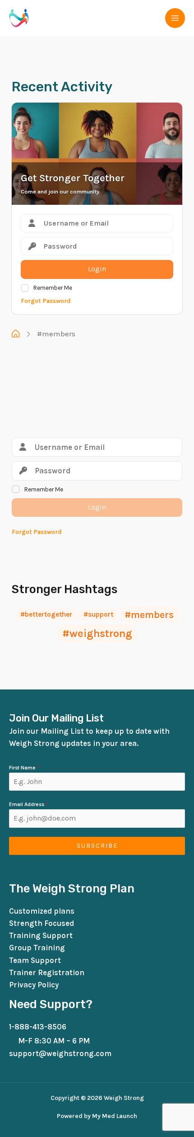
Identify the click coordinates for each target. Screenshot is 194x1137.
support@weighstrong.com (60, 1053)
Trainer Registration (46, 972)
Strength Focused (41, 923)
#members (56, 333)
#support (98, 614)
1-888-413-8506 (37, 1026)
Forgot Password (45, 300)
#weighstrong (97, 633)
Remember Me (52, 287)
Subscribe (97, 845)
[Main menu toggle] (175, 18)
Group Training (37, 947)
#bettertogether (46, 614)
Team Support (35, 960)
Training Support (41, 935)
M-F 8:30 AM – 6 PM (54, 1040)
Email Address (28, 804)
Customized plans (41, 910)
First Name (24, 767)
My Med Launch (114, 1116)
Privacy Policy (34, 984)
